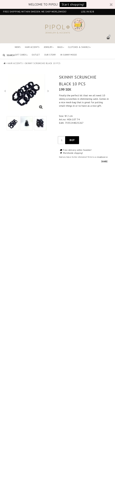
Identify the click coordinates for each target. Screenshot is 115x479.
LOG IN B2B (87, 11)
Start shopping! (73, 4)
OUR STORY (50, 54)
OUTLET (36, 54)
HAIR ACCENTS (32, 47)
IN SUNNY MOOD (68, 54)
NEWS (18, 47)
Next (48, 91)
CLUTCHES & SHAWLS (79, 47)
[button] (41, 107)
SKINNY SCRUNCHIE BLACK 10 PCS (42, 63)
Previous (5, 91)
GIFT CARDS (21, 54)
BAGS (60, 47)
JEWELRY (48, 47)
